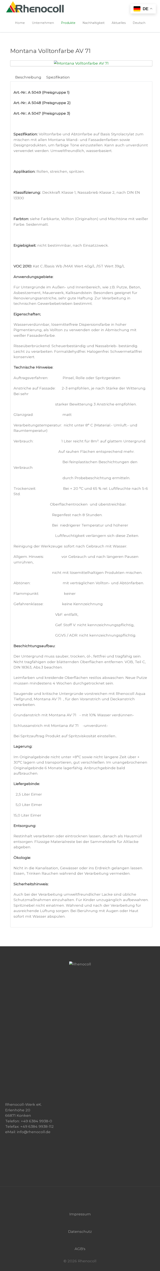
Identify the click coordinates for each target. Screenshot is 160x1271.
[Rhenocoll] (80, 964)
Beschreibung (28, 77)
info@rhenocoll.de (33, 1132)
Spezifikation (58, 77)
